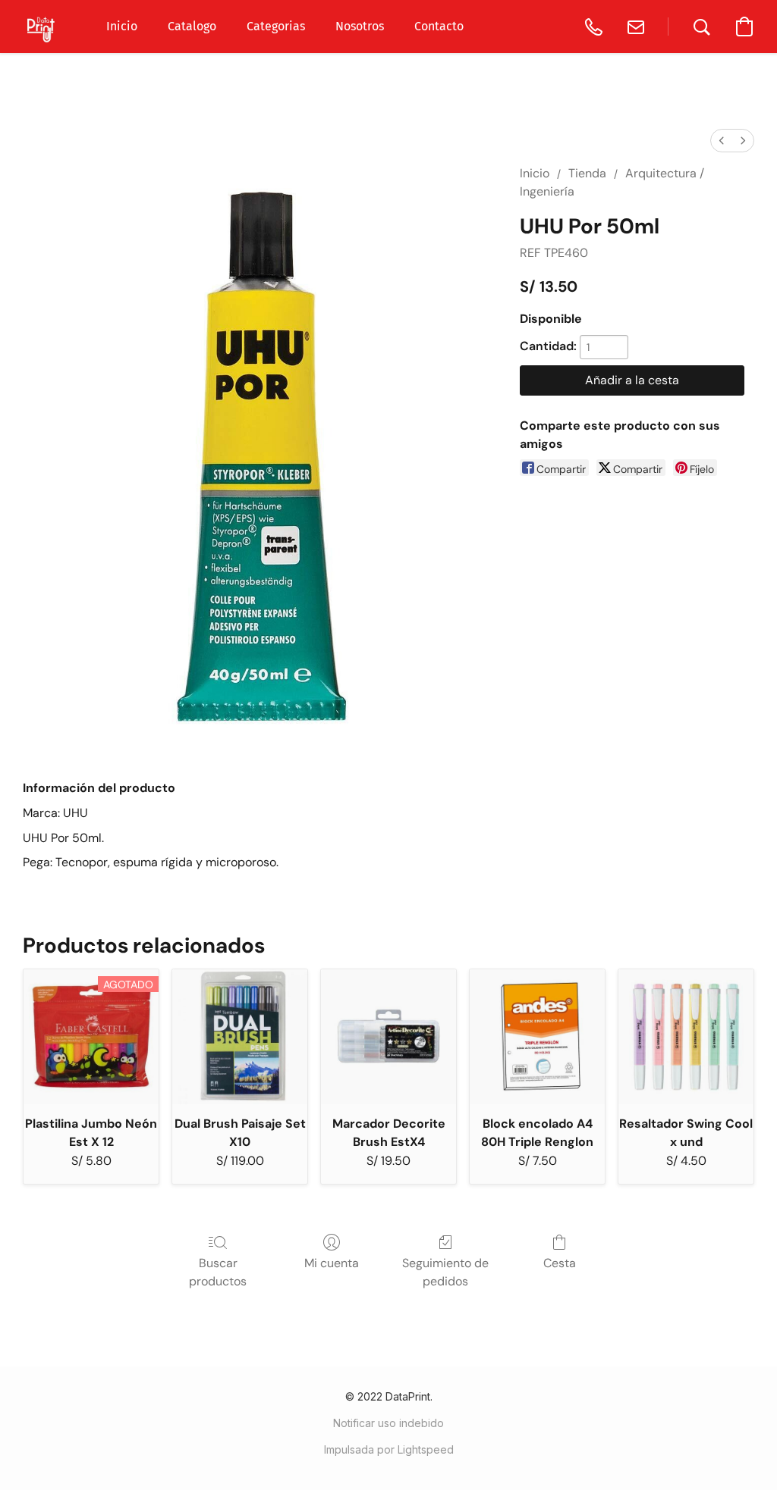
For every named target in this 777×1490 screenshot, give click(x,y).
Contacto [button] (439, 26)
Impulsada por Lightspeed (389, 1449)
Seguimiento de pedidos (445, 1272)
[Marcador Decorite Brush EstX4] (388, 1036)
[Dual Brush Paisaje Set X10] (239, 1036)
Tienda (587, 173)
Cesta (559, 1263)
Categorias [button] (276, 26)
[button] (42, 26)
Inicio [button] (121, 26)
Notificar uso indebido (388, 1422)
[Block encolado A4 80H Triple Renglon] (537, 1036)
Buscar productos (218, 1272)
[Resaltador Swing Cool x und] (685, 1036)
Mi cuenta (331, 1263)
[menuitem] (721, 141)
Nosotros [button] (359, 26)
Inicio (534, 173)
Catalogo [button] (192, 26)
